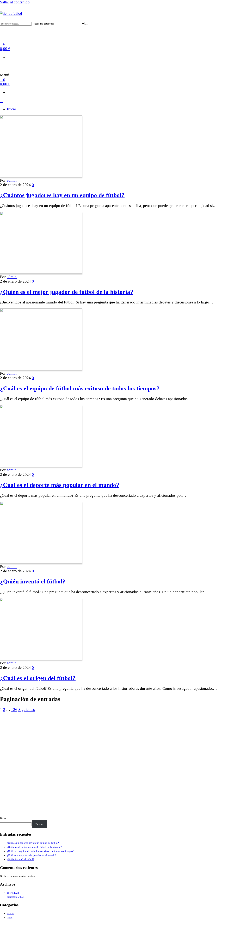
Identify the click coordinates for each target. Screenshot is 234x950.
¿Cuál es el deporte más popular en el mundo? (59, 485)
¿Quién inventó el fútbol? (32, 581)
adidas (10, 913)
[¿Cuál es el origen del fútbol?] (41, 658)
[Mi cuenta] (1, 65)
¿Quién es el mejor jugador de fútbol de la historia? (66, 292)
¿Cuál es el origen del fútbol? (38, 678)
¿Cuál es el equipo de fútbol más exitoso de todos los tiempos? (80, 388)
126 (14, 709)
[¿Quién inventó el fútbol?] (41, 562)
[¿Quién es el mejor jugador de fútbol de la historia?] (41, 272)
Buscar (3, 818)
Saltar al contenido (15, 2)
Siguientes (26, 709)
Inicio (11, 109)
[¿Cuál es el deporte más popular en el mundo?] (41, 465)
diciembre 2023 (15, 896)
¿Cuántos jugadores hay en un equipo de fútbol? (62, 195)
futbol (10, 917)
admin (12, 180)
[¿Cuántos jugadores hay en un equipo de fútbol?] (41, 176)
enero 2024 (13, 892)
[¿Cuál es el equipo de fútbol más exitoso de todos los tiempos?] (41, 369)
